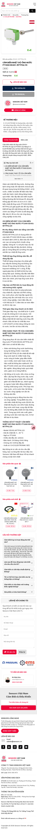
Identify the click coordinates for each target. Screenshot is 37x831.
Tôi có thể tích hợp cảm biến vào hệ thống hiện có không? (17, 578)
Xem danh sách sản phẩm (18, 708)
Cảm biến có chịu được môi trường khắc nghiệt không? (16, 586)
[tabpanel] (18, 300)
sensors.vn (14, 818)
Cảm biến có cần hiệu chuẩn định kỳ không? (17, 571)
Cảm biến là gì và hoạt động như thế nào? (17, 541)
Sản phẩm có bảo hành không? (15, 592)
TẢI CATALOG (19, 88)
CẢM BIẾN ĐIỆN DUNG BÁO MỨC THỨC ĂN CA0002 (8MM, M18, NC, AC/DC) (10, 520)
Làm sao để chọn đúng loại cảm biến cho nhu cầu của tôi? (17, 563)
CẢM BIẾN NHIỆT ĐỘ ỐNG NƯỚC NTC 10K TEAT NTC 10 (26, 484)
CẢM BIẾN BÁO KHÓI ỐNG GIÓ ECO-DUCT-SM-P (27, 520)
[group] (18, 36)
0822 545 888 (17, 682)
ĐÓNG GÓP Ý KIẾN (9, 731)
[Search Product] (32, 11)
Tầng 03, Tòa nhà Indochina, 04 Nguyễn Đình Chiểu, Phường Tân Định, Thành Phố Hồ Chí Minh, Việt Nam (16, 769)
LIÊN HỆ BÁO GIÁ (20, 82)
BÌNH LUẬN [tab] (24, 140)
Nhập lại (22, 652)
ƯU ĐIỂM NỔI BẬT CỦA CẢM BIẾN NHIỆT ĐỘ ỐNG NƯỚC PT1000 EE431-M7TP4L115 (18, 168)
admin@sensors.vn (14, 741)
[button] (33, 480)
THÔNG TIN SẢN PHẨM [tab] (11, 140)
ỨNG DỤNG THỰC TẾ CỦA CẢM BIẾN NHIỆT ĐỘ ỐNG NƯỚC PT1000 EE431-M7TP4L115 (18, 175)
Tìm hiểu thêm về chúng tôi (18, 702)
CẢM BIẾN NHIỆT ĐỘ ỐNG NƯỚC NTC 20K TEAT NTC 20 (10, 484)
